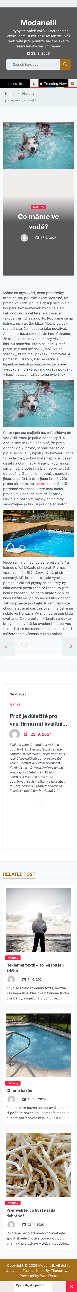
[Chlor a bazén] (38, 1045)
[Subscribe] (72, 83)
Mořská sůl (44, 484)
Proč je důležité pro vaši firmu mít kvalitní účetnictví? (36, 724)
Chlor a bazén (19, 1090)
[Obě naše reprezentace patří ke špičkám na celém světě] (42, 1286)
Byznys (15, 704)
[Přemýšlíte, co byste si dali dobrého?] (38, 1165)
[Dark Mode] (34, 83)
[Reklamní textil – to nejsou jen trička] (38, 920)
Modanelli (38, 22)
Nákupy (38, 207)
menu (12, 83)
